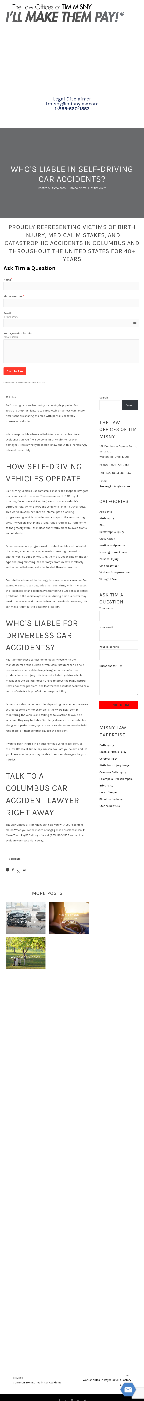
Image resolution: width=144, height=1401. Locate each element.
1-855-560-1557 (72, 108)
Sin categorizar (109, 565)
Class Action (107, 538)
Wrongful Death (109, 579)
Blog (102, 525)
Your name (106, 608)
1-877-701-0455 (119, 464)
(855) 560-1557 (121, 473)
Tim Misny (100, 188)
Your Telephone (109, 646)
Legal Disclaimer (72, 98)
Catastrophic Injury (111, 532)
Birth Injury (106, 518)
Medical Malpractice (112, 545)
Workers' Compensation (114, 572)
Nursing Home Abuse (113, 552)
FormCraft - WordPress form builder (24, 382)
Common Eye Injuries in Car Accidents (37, 1380)
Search (103, 397)
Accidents (79, 188)
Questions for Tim (110, 666)
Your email (106, 627)
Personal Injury (108, 559)
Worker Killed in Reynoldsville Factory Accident (107, 1380)
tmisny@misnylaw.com (72, 103)
